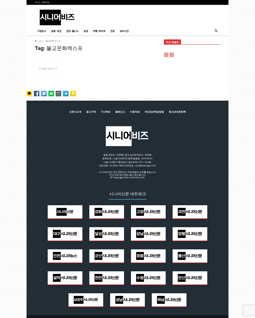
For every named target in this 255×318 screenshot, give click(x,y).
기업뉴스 (41, 31)
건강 (112, 31)
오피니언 (124, 31)
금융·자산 (56, 31)
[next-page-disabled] (171, 55)
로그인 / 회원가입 (42, 2)
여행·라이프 (99, 31)
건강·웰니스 (72, 31)
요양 (86, 31)
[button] (216, 31)
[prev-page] (166, 55)
